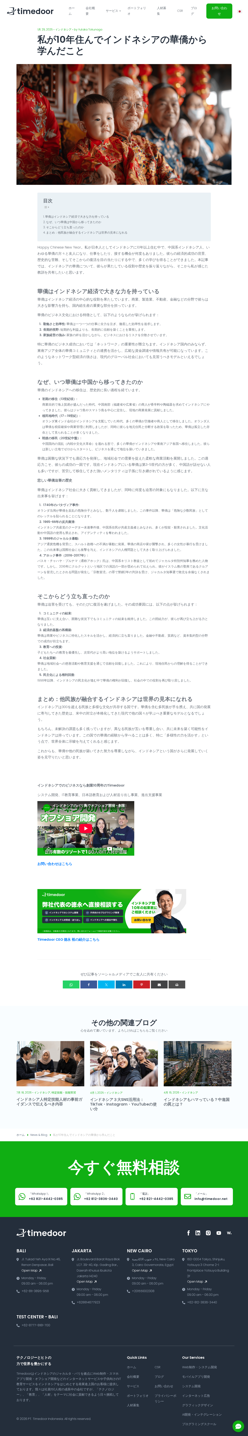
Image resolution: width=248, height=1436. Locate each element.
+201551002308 (143, 1291)
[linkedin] (197, 1233)
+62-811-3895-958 (35, 1291)
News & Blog (38, 1135)
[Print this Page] (177, 984)
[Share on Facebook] (88, 984)
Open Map (30, 1270)
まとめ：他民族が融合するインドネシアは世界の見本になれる (86, 232)
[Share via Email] (159, 984)
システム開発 (191, 1386)
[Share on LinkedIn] (124, 984)
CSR (180, 11)
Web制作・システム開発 (199, 1367)
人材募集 (161, 11)
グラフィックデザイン (197, 1405)
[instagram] (208, 1233)
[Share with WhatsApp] (71, 984)
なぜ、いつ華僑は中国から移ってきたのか (73, 222)
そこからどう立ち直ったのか (65, 227)
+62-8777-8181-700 (36, 1325)
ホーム (72, 11)
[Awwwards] (229, 1233)
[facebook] (188, 1232)
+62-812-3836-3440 (202, 1302)
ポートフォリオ (136, 11)
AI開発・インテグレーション (202, 1414)
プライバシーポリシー (165, 1398)
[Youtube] (218, 1233)
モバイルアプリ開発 (196, 1376)
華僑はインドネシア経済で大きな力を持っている (77, 217)
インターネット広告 (196, 1395)
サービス (133, 1386)
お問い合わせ (219, 11)
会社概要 (90, 11)
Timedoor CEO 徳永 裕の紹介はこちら (68, 939)
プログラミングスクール (199, 1424)
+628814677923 (88, 1302)
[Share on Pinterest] (141, 984)
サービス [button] (112, 11)
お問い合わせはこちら (54, 863)
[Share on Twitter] (106, 984)
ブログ (194, 11)
